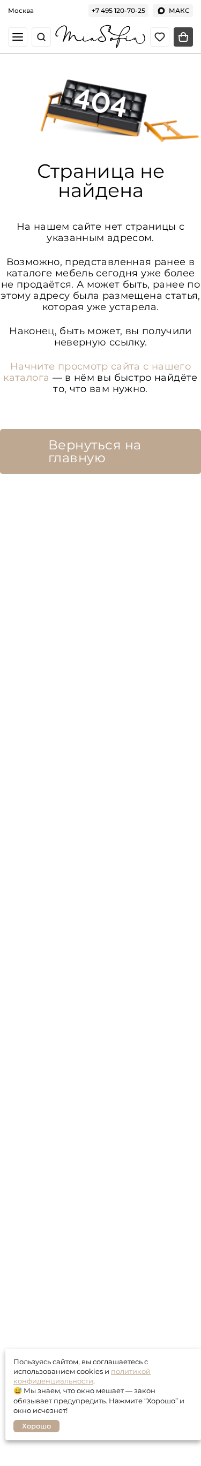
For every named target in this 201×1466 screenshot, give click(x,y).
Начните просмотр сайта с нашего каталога (97, 372)
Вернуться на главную (95, 451)
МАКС (179, 10)
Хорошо (36, 1426)
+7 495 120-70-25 (118, 10)
